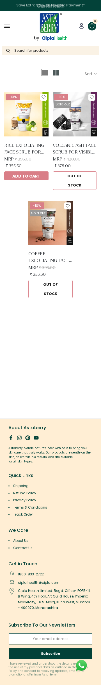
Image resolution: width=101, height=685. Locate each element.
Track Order (23, 514)
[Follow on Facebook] (10, 437)
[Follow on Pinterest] (27, 437)
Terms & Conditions (30, 507)
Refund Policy (24, 493)
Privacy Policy (24, 500)
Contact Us (23, 547)
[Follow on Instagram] (19, 437)
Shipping (21, 485)
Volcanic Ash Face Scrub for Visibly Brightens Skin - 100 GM (74, 149)
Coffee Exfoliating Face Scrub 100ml (48, 257)
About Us (20, 540)
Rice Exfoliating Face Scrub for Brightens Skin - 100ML (24, 149)
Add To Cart (26, 176)
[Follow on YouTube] (36, 437)
